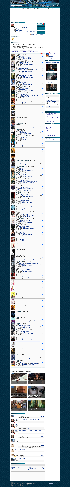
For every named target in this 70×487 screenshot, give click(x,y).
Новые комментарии (16, 413)
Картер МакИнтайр (31, 302)
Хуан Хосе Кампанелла (20, 189)
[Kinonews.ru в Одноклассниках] (56, 4)
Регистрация (54, 5)
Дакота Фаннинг (30, 196)
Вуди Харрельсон (25, 164)
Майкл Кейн (30, 283)
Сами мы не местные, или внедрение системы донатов (18, 475)
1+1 (16, 54)
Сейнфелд (18, 360)
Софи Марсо (24, 84)
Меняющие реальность (20, 267)
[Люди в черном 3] (13, 264)
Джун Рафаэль (31, 321)
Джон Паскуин (22, 289)
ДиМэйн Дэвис (27, 215)
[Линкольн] (13, 252)
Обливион (18, 323)
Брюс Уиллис (33, 345)
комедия (22, 56)
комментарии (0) (39, 27)
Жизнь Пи (18, 172)
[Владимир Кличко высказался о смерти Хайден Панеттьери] (36, 392)
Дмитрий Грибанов (35, 95)
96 (42, 479)
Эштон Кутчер (24, 234)
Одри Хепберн (29, 222)
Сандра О (29, 246)
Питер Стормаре (33, 108)
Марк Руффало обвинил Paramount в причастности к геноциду (30, 430)
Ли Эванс (28, 296)
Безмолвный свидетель (20, 66)
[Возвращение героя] (13, 107)
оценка (12, 51)
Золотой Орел (48, 128)
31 (42, 469)
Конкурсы (35, 8)
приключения (26, 75)
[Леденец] (13, 245)
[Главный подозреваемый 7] (13, 144)
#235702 (42, 445)
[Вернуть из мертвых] (13, 101)
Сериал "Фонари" (22, 424)
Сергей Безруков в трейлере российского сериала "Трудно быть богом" (52, 82)
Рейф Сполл (24, 176)
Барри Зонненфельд (23, 264)
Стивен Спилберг (23, 208)
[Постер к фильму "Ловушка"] (13, 258)
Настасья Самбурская (31, 127)
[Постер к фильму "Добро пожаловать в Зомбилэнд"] (13, 163)
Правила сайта (48, 8)
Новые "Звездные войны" (50, 114)
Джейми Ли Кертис (25, 321)
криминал (26, 68)
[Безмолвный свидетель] (13, 69)
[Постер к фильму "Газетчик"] (13, 120)
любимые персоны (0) (40, 24)
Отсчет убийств (19, 329)
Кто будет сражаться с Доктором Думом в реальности (17, 472)
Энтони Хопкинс (25, 170)
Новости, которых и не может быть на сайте (18, 466)
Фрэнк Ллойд (54, 57)
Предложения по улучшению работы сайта (34, 477)
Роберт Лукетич (22, 233)
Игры (29, 8)
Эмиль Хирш (31, 228)
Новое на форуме (15, 463)
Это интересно (19, 8)
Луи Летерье (22, 201)
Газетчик (18, 117)
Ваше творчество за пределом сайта (16, 479)
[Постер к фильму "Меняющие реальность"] (13, 270)
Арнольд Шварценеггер (26, 108)
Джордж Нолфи (22, 270)
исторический (55, 55)
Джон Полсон (22, 195)
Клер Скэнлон (29, 301)
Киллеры (18, 230)
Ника (46, 131)
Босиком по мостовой (20, 86)
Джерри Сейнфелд (31, 364)
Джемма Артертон (31, 339)
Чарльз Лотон (51, 58)
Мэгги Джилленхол (25, 64)
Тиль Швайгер (22, 89)
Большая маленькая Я (20, 79)
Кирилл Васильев (23, 126)
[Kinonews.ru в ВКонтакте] (55, 4)
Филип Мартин (22, 144)
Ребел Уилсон (24, 240)
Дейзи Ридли (24, 71)
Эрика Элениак (30, 209)
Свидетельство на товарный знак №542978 (17, 485)
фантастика (35, 100)
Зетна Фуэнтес (33, 215)
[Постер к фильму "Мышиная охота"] (13, 295)
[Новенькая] (13, 320)
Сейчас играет (13, 468)
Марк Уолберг (30, 240)
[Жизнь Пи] (13, 175)
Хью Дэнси (31, 64)
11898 (43, 468)
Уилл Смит (24, 265)
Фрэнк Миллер (24, 358)
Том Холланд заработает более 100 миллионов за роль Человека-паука (51, 106)
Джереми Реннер (25, 339)
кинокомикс (23, 263)
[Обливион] (13, 326)
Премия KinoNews (48, 134)
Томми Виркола (22, 338)
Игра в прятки (18, 192)
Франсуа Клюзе (24, 58)
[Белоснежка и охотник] (13, 76)
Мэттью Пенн (36, 181)
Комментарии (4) (56, 91)
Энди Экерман (22, 363)
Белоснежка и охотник (20, 73)
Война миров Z (19, 111)
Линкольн (18, 249)
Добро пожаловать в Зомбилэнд (22, 160)
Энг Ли (21, 175)
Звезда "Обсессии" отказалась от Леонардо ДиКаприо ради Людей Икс (51, 101)
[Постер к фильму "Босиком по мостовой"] (13, 89)
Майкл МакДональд (23, 301)
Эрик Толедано (28, 57)
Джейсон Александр (34, 363)
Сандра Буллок (24, 283)
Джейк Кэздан (22, 320)
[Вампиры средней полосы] (13, 95)
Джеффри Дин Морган (26, 259)
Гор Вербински (22, 295)
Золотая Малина (48, 126)
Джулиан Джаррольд (35, 69)
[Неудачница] (13, 301)
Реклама (52, 8)
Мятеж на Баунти (52, 53)
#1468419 (42, 420)
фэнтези (30, 75)
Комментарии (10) (56, 71)
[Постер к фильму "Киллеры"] (13, 233)
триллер (30, 100)
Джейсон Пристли (25, 102)
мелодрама (26, 62)
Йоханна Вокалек (30, 90)
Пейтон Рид (33, 320)
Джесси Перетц (27, 320)
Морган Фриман (29, 202)
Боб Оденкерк (24, 364)
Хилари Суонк (32, 259)
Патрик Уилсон (24, 246)
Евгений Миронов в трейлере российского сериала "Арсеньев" (52, 63)
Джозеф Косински (23, 326)
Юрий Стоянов (24, 96)
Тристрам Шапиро (35, 301)
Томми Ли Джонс (29, 265)
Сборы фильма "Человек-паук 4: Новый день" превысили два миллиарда (52, 95)
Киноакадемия (39, 8)
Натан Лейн (24, 296)
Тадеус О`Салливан (23, 69)
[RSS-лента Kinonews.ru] (54, 4)
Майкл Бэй (22, 239)
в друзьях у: (37, 34)
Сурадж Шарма (29, 176)
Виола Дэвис (24, 216)
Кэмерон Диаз (24, 133)
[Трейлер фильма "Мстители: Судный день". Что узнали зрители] (36, 405)
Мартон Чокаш (29, 84)
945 (42, 466)
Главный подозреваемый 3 (21, 135)
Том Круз (23, 327)
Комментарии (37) (56, 104)
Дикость (17, 154)
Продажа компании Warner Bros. (51, 113)
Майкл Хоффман (23, 132)
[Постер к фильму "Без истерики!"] (13, 63)
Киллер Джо (18, 224)
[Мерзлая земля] (13, 276)
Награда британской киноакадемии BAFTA (51, 130)
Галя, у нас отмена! (19, 123)
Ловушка (18, 255)
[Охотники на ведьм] (13, 338)
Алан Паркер (22, 169)
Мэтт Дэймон (24, 271)
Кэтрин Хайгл (30, 234)
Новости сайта (30, 469)
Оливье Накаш (22, 57)
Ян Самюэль (22, 83)
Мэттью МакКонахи (25, 228)
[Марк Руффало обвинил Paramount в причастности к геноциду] (36, 378)
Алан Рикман (30, 133)
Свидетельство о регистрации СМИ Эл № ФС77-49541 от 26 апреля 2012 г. (21, 484)
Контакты (43, 8)
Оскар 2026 (47, 120)
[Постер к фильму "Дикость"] (13, 157)
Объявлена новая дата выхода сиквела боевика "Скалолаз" (29, 435)
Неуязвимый (18, 311)
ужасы (23, 162)
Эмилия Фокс (29, 71)
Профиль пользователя (16, 22)
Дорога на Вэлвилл (20, 166)
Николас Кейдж (24, 277)
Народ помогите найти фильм (15, 467)
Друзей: (32, 34)
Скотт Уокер (22, 276)
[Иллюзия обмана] (13, 201)
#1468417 (42, 436)
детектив (20, 68)
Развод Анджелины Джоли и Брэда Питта (52, 117)
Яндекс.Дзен (13, 469)
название (24, 51)
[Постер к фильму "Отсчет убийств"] (13, 332)
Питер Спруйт (24, 302)
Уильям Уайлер (22, 221)
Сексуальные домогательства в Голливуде (51, 116)
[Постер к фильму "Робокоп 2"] (13, 357)
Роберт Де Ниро (25, 196)
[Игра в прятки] (13, 195)
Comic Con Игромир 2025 (50, 121)
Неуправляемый (19, 305)
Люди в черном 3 (19, 261)
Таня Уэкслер (22, 63)
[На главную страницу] (16, 2)
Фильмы (23, 8)
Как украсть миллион (20, 218)
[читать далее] (30, 428)
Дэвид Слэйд (22, 245)
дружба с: (41, 34)
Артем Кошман (24, 127)
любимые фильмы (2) (40, 23)
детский (20, 206)
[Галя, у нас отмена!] (13, 126)
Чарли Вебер (29, 216)
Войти (57, 5)
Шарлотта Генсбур (31, 151)
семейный (31, 206)
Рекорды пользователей (50, 139)
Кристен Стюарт (25, 77)
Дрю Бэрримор (24, 209)
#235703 (42, 441)
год (28, 51)
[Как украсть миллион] (13, 221)
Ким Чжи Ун (22, 107)
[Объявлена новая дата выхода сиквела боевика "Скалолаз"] (19, 378)
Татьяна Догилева (31, 96)
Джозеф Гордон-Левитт (26, 345)
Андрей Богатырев (28, 95)
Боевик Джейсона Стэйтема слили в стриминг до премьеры (29, 419)
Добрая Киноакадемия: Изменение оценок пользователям (17, 477)
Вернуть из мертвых (20, 98)
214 (42, 477)
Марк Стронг (30, 139)
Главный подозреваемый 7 (21, 141)
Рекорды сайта (48, 138)
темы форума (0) (39, 28)
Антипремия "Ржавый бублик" (50, 135)
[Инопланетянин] (13, 207)
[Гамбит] (13, 132)
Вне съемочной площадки (32, 466)
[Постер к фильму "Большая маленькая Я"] (13, 82)
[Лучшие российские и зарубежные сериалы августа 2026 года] (19, 405)
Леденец (17, 243)
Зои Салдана (24, 182)
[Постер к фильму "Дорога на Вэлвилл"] (13, 169)
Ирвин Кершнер (22, 357)
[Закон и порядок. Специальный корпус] (13, 187)
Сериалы (26, 8)
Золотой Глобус (48, 127)
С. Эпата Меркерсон (30, 182)
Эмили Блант (29, 271)
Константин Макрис (23, 181)
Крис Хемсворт (30, 77)
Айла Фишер (24, 202)
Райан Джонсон (22, 344)
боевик (20, 75)
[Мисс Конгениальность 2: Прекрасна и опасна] (13, 288)
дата (33, 51)
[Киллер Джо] (13, 227)
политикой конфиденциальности (28, 483)
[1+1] (13, 57)
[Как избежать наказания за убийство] (13, 214)
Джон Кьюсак (30, 170)
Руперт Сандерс (22, 76)
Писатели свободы (20, 348)
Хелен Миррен (24, 139)
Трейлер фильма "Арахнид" (50, 72)
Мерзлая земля (19, 273)
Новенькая (18, 317)
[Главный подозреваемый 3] (13, 138)
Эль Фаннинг (24, 190)
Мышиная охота (19, 292)
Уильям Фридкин (22, 227)
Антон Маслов (22, 95)
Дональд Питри (22, 282)
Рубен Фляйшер (22, 163)
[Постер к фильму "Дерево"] (13, 150)
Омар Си (29, 58)
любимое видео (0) (40, 25)
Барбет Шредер (22, 332)
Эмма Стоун (31, 164)
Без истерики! (19, 60)
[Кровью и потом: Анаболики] (13, 239)
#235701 (42, 450)
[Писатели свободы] (13, 351)
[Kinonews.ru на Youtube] (57, 4)
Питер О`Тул (24, 222)
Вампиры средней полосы (21, 92)
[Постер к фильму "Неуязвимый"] (13, 314)
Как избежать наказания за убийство (23, 211)
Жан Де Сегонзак (30, 188)
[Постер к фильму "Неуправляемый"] (13, 307)
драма (20, 56)
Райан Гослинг (30, 333)
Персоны (31, 8)
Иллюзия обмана (19, 198)
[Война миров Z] (13, 113)
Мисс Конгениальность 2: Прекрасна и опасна (25, 286)
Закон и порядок (19, 178)
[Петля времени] (13, 344)
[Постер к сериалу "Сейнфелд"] (13, 363)
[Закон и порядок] (13, 181)
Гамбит (17, 129)
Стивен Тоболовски (31, 290)
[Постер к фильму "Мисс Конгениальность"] (13, 282)
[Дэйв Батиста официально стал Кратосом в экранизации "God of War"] (19, 392)
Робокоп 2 (18, 354)
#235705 (42, 416)
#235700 (42, 455)
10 (42, 467)
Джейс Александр (30, 181)
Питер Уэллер (30, 358)
